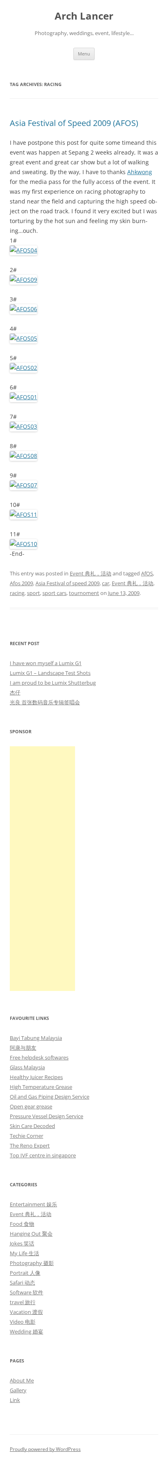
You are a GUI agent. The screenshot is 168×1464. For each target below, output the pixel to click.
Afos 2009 (21, 583)
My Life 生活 (24, 1253)
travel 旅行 (22, 1302)
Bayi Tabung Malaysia (36, 1038)
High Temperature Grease (41, 1086)
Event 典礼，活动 (90, 573)
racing (17, 593)
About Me (22, 1380)
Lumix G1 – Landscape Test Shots (50, 673)
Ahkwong (139, 172)
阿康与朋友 (23, 1047)
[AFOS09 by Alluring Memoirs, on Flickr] (23, 279)
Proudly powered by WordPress (45, 1449)
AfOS (147, 573)
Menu (84, 54)
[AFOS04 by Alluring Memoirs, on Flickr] (23, 250)
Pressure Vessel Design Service (46, 1116)
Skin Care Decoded (32, 1126)
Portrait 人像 (25, 1272)
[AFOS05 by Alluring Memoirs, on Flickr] (23, 338)
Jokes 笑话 (22, 1243)
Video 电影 (22, 1321)
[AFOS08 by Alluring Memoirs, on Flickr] (23, 456)
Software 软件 (26, 1292)
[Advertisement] (42, 868)
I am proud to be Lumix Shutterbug (53, 682)
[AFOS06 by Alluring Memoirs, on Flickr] (23, 309)
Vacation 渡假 (26, 1312)
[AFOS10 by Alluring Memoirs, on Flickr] (23, 544)
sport (33, 593)
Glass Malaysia (27, 1067)
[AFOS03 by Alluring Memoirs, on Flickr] (23, 426)
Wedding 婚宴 (26, 1331)
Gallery (18, 1390)
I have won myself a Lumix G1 (46, 663)
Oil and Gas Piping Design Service (49, 1096)
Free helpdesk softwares (39, 1057)
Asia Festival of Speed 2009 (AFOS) (74, 122)
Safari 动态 (22, 1282)
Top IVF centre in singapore (43, 1155)
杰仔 (15, 692)
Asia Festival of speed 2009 (67, 583)
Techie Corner (26, 1135)
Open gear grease (31, 1106)
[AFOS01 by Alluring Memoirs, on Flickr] (23, 397)
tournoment (84, 593)
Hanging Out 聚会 (31, 1233)
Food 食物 (22, 1223)
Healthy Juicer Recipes (36, 1077)
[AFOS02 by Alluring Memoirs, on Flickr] (23, 368)
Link (15, 1400)
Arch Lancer (84, 16)
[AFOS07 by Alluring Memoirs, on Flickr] (23, 485)
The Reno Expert (30, 1145)
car (105, 583)
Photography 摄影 (32, 1263)
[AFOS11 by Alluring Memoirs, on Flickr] (23, 514)
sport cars (54, 593)
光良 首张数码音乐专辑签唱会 (45, 702)
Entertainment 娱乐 (33, 1204)
